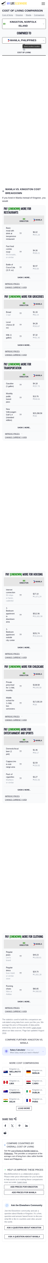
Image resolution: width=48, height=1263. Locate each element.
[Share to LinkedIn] (27, 1126)
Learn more (36, 1028)
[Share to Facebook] (5, 1126)
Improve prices (12, 284)
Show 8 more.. (24, 345)
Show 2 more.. (24, 790)
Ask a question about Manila (24, 1237)
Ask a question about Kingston (24, 1228)
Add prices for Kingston (24, 1187)
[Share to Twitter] (12, 1126)
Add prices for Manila (24, 1192)
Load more (24, 1108)
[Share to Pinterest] (19, 1126)
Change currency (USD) (16, 287)
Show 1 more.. (24, 278)
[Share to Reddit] (5, 1133)
